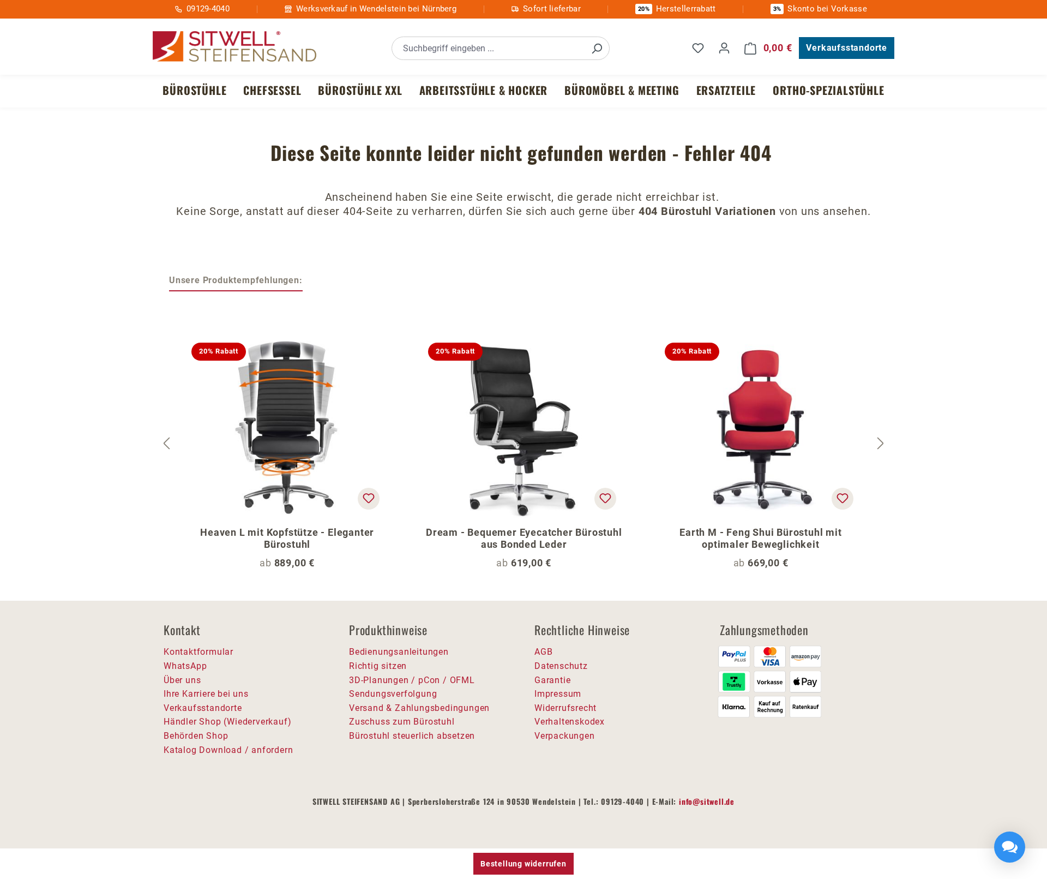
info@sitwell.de (707, 801)
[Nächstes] (880, 443)
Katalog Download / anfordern (228, 750)
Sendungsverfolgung (393, 694)
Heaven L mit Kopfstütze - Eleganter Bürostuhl (287, 538)
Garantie (552, 680)
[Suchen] (596, 48)
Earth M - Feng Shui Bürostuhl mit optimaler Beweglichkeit (760, 538)
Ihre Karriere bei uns (206, 694)
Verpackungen (564, 736)
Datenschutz (561, 666)
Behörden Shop (196, 736)
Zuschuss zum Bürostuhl (402, 721)
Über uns (182, 680)
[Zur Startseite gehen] (234, 46)
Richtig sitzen (378, 666)
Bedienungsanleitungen (399, 652)
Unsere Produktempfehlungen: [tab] (236, 280)
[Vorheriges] (166, 443)
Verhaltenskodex (569, 721)
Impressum (557, 694)
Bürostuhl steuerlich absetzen (412, 736)
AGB (543, 652)
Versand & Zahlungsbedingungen (419, 708)
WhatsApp (185, 666)
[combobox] (488, 48)
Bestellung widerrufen (523, 863)
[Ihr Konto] (724, 48)
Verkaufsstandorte (846, 48)
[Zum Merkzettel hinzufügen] (369, 499)
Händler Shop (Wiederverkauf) (227, 721)
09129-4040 (208, 9)
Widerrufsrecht (565, 708)
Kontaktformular (198, 652)
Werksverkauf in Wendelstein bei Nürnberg (376, 9)
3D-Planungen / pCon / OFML (412, 680)
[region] (523, 443)
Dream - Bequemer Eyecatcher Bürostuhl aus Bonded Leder (524, 538)
